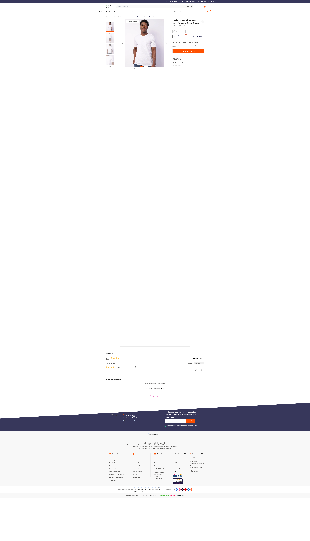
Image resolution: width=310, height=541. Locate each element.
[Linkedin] (188, 489)
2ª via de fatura (158, 460)
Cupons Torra (176, 465)
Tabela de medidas (197, 36)
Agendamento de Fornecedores (117, 474)
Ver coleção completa (188, 51)
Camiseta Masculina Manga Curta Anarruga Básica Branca (141, 17)
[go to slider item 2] (110, 49)
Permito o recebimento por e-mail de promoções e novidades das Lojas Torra (181, 426)
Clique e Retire (136, 477)
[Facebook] (177, 489)
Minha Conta (136, 457)
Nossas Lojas (112, 460)
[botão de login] (199, 6)
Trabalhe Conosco (114, 463)
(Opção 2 (200, 467)
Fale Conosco (136, 474)
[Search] (191, 6)
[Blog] (191, 489)
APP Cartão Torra (158, 457)
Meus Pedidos (136, 460)
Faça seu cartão (158, 463)
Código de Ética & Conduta (116, 468)
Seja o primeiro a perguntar (155, 388)
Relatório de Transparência (116, 477)
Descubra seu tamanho (181, 36)
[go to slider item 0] (110, 27)
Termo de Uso (112, 480)
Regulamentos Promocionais (140, 468)
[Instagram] (180, 489)
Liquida (209, 11)
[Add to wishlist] (202, 21)
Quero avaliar (197, 358)
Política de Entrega (137, 465)
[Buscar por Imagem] (188, 6)
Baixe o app (175, 457)
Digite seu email (170, 417)
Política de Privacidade (115, 465)
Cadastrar (191, 420)
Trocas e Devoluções (138, 471)
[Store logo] (110, 7)
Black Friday (175, 463)
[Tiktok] (182, 489)
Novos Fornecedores (114, 471)
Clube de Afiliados (177, 460)
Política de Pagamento (138, 463)
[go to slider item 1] (110, 38)
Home (107, 17)
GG (184, 31)
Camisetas (121, 17)
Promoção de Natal (177, 468)
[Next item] (110, 66)
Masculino (113, 17)
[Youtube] (185, 489)
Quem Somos (112, 457)
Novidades (102, 11)
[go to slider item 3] (110, 60)
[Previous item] (110, 20)
